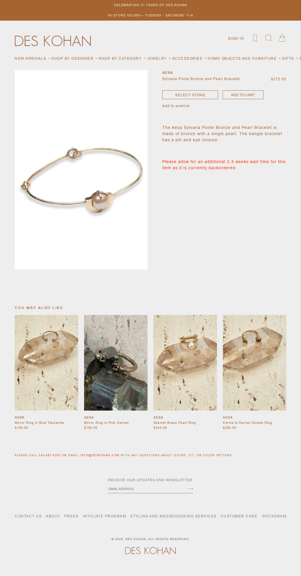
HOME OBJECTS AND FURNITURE (243, 58)
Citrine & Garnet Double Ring (247, 423)
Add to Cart (243, 95)
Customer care (239, 516)
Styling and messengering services (173, 516)
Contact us (28, 516)
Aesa (20, 417)
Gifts (288, 58)
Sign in (236, 38)
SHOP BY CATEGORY (121, 58)
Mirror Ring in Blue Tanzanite (39, 423)
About (53, 516)
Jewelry (157, 58)
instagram (274, 516)
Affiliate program (104, 516)
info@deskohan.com (100, 455)
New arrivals (31, 58)
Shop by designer (73, 58)
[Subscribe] (190, 489)
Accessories (188, 58)
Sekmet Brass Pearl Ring (174, 423)
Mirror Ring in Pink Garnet (106, 423)
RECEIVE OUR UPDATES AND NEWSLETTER (150, 480)
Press (71, 516)
